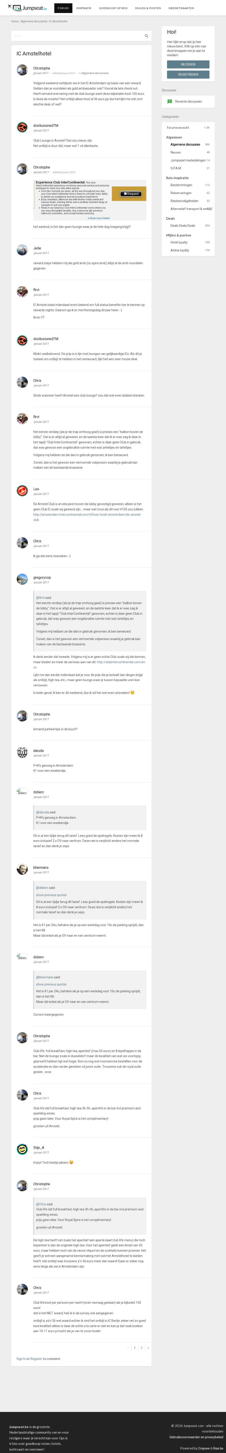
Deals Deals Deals (190, 225)
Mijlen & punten (148, 8)
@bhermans (44, 977)
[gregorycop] (22, 579)
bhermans (41, 867)
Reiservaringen (190, 193)
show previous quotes (51, 895)
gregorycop (42, 577)
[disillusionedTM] (22, 127)
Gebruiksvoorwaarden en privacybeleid (196, 1437)
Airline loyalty (190, 250)
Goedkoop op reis (113, 8)
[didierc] (22, 791)
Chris (37, 380)
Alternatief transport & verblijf (191, 209)
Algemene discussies (95, 73)
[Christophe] (22, 70)
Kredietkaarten (181, 8)
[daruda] (22, 752)
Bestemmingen (190, 185)
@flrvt (40, 597)
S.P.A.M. (190, 168)
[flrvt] (22, 291)
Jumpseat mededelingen (190, 160)
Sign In (21, 1359)
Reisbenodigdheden (190, 201)
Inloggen (188, 64)
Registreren (188, 74)
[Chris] (22, 382)
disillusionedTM (45, 126)
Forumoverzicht (188, 127)
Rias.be (218, 1448)
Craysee (204, 1448)
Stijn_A (38, 1148)
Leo (36, 489)
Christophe (41, 68)
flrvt (36, 290)
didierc (38, 792)
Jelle (37, 248)
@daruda (42, 812)
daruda (38, 751)
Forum (63, 8)
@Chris (41, 1204)
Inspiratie (84, 8)
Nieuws (190, 152)
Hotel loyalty (190, 242)
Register (36, 1359)
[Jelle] (22, 250)
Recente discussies (188, 101)
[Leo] (22, 490)
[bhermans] (22, 869)
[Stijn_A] (22, 1149)
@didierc (42, 887)
